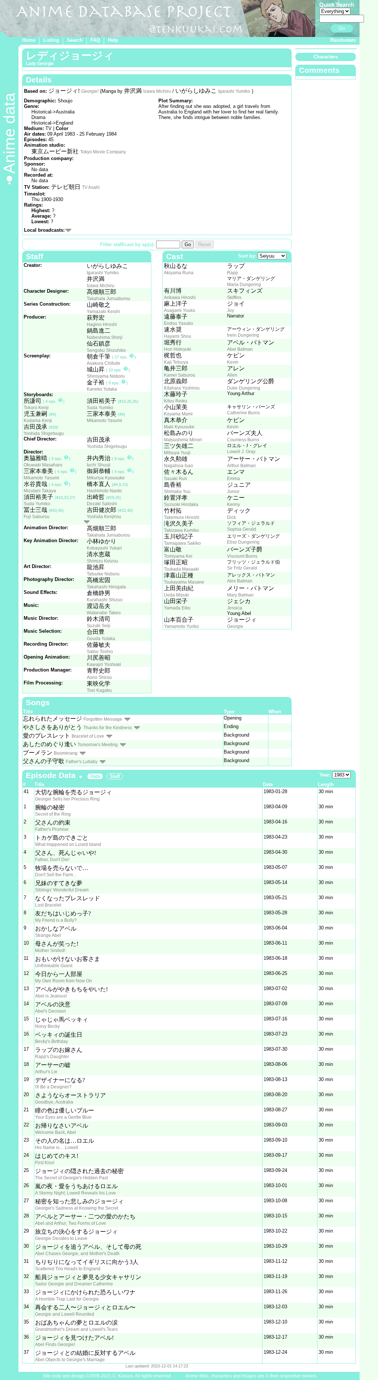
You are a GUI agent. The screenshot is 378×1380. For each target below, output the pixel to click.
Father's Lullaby (81, 761)
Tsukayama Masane (184, 582)
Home (28, 40)
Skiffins (234, 297)
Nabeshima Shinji (105, 337)
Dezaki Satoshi (102, 503)
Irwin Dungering (243, 335)
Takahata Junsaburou (108, 298)
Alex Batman (239, 581)
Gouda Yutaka (101, 638)
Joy (230, 310)
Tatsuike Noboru (103, 574)
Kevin (232, 362)
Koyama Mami (178, 414)
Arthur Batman (241, 465)
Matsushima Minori (183, 439)
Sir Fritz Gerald (242, 568)
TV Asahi (91, 187)
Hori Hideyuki (177, 349)
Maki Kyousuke (179, 426)
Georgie (235, 626)
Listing (51, 40)
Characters (325, 57)
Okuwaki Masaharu (43, 465)
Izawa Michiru (157, 91)
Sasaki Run (175, 478)
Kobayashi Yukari (104, 548)
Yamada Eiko (177, 608)
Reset (204, 244)
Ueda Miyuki (176, 595)
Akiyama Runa (178, 272)
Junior (233, 491)
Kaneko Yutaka (102, 389)
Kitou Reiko (175, 401)
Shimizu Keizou (102, 561)
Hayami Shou (177, 336)
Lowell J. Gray (241, 451)
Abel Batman (240, 349)
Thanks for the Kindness (107, 727)
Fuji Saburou (36, 516)
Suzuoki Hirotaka (181, 504)
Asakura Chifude (103, 363)
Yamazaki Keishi (103, 311)
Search (75, 40)
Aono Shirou (99, 677)
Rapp (232, 272)
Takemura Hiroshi (181, 517)
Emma (233, 478)
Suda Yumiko (100, 407)
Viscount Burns (242, 556)
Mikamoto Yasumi (104, 420)
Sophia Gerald (241, 529)
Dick (231, 517)
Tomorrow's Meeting (98, 744)
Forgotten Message (102, 719)
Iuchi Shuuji (98, 465)
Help (113, 40)
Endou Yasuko (178, 323)
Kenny (233, 504)
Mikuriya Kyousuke (106, 477)
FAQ (95, 40)
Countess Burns (243, 439)
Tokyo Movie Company (103, 151)
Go (342, 28)
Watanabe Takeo (104, 612)
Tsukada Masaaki (181, 569)
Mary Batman (240, 595)
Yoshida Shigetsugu (44, 433)
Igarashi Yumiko (234, 91)
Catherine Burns (243, 412)
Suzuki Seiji (98, 625)
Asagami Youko (179, 310)
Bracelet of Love (88, 736)
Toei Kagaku (99, 690)
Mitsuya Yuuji (177, 452)
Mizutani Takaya (40, 490)
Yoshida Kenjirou (104, 516)
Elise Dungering (243, 542)
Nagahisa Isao (178, 465)
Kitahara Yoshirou (182, 388)
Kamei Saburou (179, 375)
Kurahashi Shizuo (105, 599)
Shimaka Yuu (177, 491)
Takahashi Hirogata (106, 586)
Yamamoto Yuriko (181, 626)
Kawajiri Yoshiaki (104, 664)
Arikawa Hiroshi (180, 297)
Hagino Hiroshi (102, 324)
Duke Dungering (243, 388)
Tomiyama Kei (178, 556)
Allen (232, 375)
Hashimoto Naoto (104, 490)
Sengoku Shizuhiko (106, 350)
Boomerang (66, 753)
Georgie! (90, 91)
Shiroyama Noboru (106, 376)
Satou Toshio (100, 651)
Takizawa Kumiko (181, 530)
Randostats (343, 40)
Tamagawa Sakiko (182, 543)
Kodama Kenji (38, 420)
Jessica (234, 608)
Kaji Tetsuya (176, 362)
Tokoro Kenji (36, 407)
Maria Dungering (244, 284)
